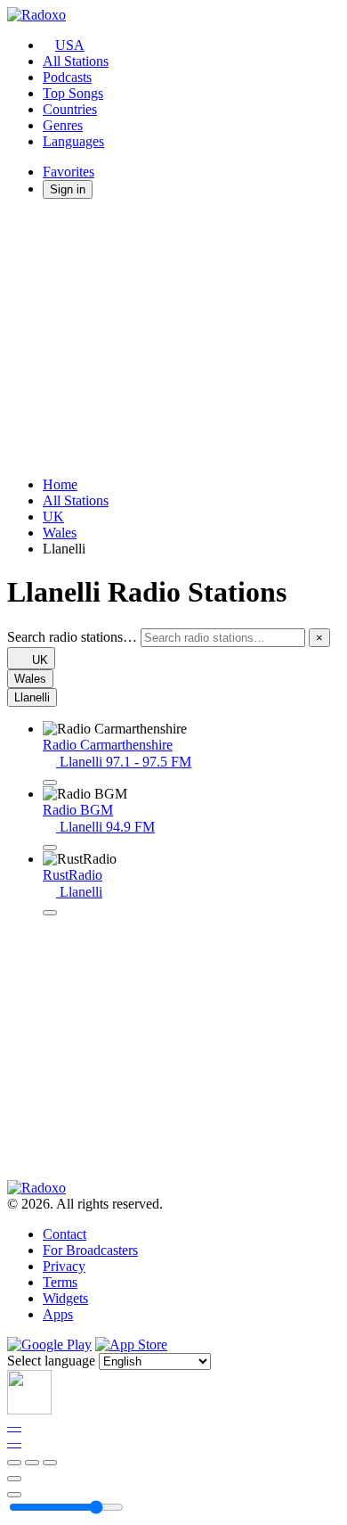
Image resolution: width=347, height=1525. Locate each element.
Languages (73, 141)
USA (70, 45)
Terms (60, 1282)
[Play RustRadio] (50, 912)
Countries (70, 109)
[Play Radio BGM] (50, 847)
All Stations (76, 61)
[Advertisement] (173, 338)
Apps (58, 1314)
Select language (51, 1360)
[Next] (50, 1462)
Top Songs (73, 93)
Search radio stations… (72, 636)
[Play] (32, 1462)
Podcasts (67, 77)
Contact (64, 1234)
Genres (63, 125)
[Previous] (14, 1462)
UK (53, 516)
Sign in (67, 189)
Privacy (64, 1266)
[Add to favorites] (14, 1478)
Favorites (68, 171)
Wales (60, 532)
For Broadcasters (90, 1250)
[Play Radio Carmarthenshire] (50, 782)
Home (60, 484)
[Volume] (14, 1494)
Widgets (65, 1298)
